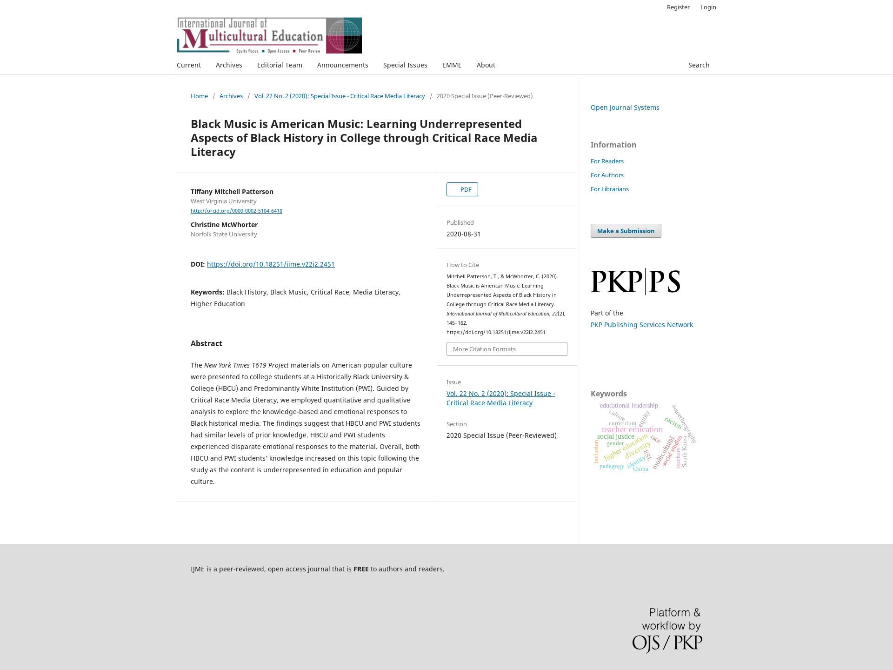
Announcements (342, 64)
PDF (465, 189)
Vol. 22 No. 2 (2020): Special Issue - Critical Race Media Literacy (339, 96)
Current (189, 64)
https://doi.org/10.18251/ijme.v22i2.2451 (271, 264)
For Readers (607, 161)
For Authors (607, 175)
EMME (452, 64)
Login (708, 7)
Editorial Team (279, 64)
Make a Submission (626, 231)
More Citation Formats (484, 349)
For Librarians (610, 189)
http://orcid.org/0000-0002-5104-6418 (236, 211)
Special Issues (405, 64)
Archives (229, 64)
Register (678, 7)
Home (199, 96)
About (486, 64)
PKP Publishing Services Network (642, 324)
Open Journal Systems (625, 107)
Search (698, 64)
